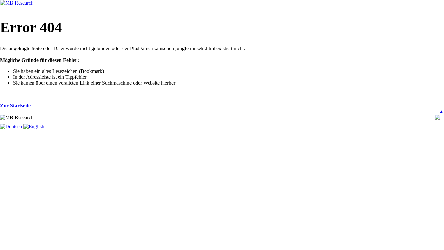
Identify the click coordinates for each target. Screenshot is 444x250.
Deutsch (13, 126)
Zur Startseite (15, 105)
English (36, 126)
